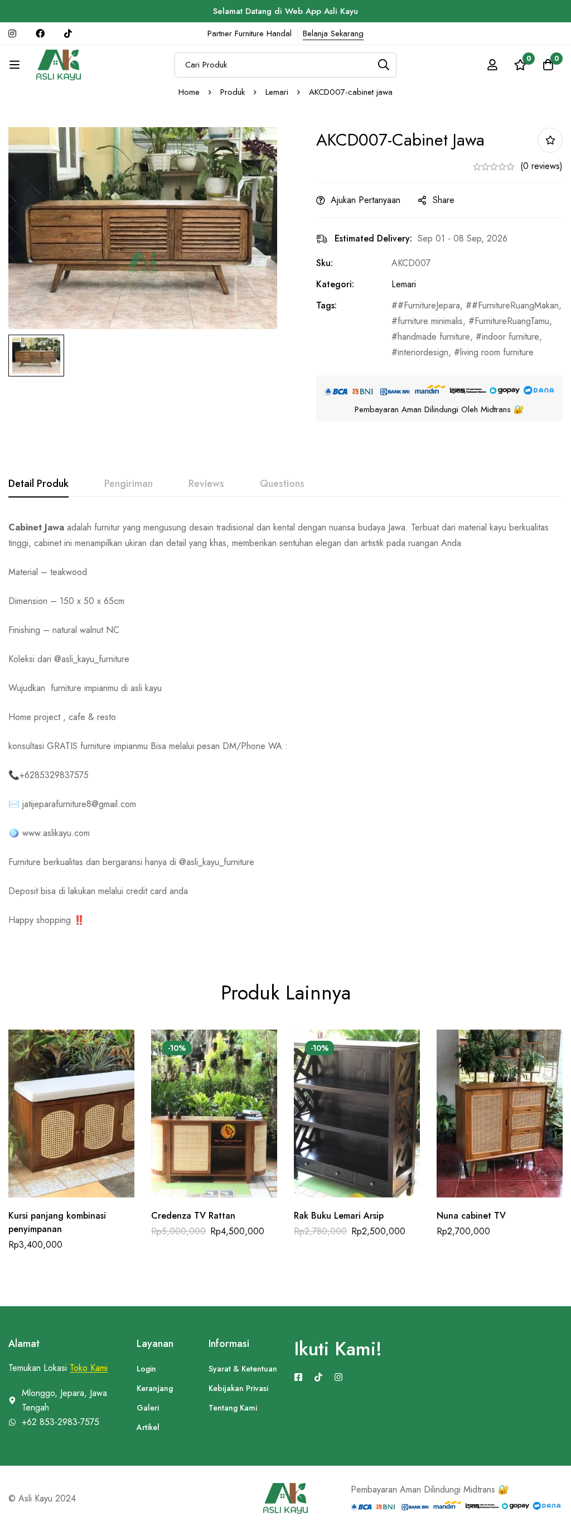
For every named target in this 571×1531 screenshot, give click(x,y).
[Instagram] (338, 1377)
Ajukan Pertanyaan (365, 200)
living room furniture (497, 352)
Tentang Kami (233, 1407)
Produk (232, 92)
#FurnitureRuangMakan (515, 305)
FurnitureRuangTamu (512, 321)
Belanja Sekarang (333, 33)
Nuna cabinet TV (471, 1215)
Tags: (326, 305)
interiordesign (423, 352)
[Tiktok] (318, 1377)
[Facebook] (298, 1377)
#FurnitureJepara (429, 305)
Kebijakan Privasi (238, 1388)
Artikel (148, 1427)
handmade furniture (434, 336)
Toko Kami (89, 1368)
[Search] (383, 65)
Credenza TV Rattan (193, 1215)
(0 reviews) (541, 166)
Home (189, 92)
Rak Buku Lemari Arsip (339, 1215)
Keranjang (155, 1388)
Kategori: (335, 284)
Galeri (148, 1407)
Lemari (276, 92)
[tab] (38, 484)
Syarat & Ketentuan (243, 1368)
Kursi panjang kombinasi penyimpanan (57, 1222)
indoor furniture (510, 336)
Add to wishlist (550, 140)
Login (146, 1368)
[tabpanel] (285, 724)
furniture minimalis (430, 321)
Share (443, 200)
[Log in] (492, 65)
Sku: (324, 263)
